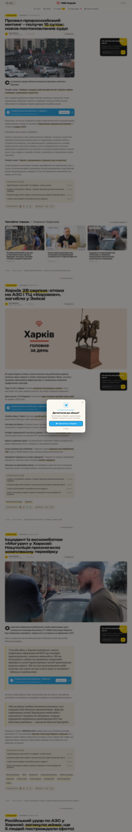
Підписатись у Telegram (67, 423)
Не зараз (66, 428)
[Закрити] (82, 402)
